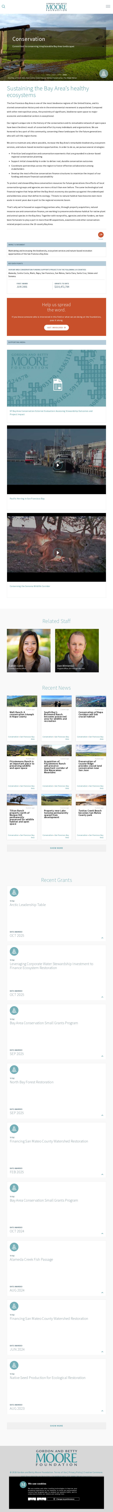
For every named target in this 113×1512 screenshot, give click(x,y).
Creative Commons (93, 1472)
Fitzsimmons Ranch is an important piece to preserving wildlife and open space (22, 764)
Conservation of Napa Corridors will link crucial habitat (91, 714)
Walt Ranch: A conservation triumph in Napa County (22, 714)
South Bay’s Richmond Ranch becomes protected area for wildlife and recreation (55, 716)
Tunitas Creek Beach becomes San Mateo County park (90, 813)
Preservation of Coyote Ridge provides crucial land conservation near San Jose (90, 765)
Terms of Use (60, 1472)
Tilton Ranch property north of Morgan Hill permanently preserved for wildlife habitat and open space (22, 817)
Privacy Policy (75, 1472)
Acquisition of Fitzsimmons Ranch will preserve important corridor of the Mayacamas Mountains (56, 767)
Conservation (13, 737)
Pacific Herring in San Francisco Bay (27, 498)
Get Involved (55, 327)
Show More (56, 848)
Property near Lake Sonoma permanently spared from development (56, 814)
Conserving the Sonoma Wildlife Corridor (30, 586)
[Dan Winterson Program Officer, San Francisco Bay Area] (77, 650)
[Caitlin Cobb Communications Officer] (29, 650)
